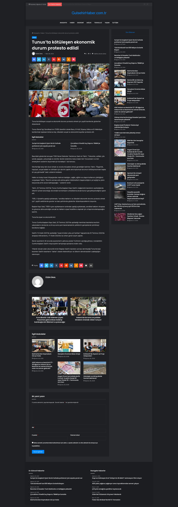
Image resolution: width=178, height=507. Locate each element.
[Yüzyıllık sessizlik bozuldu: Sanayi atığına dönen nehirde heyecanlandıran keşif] (120, 195)
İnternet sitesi (75, 435)
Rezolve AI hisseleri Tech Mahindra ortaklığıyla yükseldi (80, 4)
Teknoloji (98, 22)
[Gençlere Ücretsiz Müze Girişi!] (69, 345)
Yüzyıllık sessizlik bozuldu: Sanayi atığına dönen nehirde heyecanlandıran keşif (136, 195)
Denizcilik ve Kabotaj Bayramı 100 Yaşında (135, 81)
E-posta (35, 435)
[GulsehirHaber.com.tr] (89, 12)
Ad (33, 427)
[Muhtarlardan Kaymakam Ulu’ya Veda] (43, 345)
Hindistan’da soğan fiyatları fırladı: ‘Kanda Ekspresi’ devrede (135, 216)
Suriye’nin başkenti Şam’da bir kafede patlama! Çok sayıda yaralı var (128, 41)
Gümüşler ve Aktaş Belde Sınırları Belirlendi (92, 377)
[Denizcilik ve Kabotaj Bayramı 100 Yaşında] (120, 83)
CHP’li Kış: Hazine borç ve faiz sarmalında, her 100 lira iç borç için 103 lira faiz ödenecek (130, 206)
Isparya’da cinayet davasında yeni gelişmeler (134, 175)
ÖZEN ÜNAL (39, 53)
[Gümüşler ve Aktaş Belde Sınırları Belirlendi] (94, 368)
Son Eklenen (130, 32)
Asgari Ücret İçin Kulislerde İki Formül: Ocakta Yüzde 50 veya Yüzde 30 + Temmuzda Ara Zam (69, 379)
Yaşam (107, 22)
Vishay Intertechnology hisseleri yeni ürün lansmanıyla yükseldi (130, 118)
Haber (72, 22)
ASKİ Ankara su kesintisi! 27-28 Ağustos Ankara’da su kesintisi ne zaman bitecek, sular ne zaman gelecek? (42, 365)
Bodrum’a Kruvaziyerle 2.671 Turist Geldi (135, 184)
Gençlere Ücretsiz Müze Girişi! (69, 354)
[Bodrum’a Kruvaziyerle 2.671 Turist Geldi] (120, 186)
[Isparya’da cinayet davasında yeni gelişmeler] (120, 176)
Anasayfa (63, 22)
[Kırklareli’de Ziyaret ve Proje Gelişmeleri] (94, 345)
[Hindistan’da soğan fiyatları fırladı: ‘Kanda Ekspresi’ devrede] (120, 217)
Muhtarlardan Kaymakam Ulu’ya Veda (41, 355)
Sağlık (89, 22)
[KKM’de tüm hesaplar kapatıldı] (120, 143)
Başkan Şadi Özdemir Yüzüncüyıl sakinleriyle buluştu (126, 126)
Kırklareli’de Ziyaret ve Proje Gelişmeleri (93, 355)
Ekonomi (80, 22)
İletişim (115, 22)
